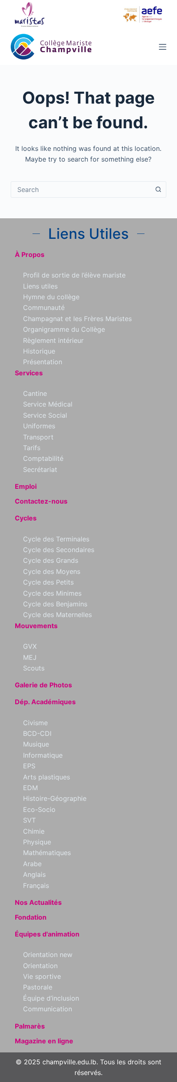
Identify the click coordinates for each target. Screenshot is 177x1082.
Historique (39, 351)
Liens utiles (40, 286)
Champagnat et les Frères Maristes (77, 318)
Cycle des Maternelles (57, 614)
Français (36, 885)
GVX (30, 646)
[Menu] (162, 47)
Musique (36, 744)
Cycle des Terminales (56, 539)
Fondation (31, 917)
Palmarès (30, 1026)
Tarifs (31, 448)
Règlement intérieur (53, 340)
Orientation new (47, 954)
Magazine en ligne (44, 1041)
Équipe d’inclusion (51, 998)
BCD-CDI (37, 733)
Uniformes (39, 426)
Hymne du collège (51, 297)
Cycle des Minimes (52, 593)
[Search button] (158, 189)
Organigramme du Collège (64, 329)
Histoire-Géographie (54, 798)
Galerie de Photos (43, 685)
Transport (38, 437)
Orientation (40, 966)
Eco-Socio (39, 809)
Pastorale (37, 987)
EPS (29, 766)
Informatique (43, 755)
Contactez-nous (41, 501)
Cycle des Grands (50, 560)
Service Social (45, 415)
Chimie (33, 831)
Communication (47, 1009)
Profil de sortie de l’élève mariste (74, 275)
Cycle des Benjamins (55, 604)
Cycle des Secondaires (58, 550)
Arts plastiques (46, 777)
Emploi (26, 486)
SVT (29, 820)
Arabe (32, 864)
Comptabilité (43, 458)
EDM (30, 788)
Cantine (35, 393)
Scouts (33, 668)
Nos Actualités (38, 902)
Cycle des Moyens (51, 571)
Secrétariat (40, 469)
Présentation (42, 362)
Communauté (44, 307)
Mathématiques (47, 852)
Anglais (34, 874)
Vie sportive (42, 976)
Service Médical (47, 404)
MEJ (30, 657)
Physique (37, 842)
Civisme (35, 723)
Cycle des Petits (48, 582)
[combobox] (80, 189)
